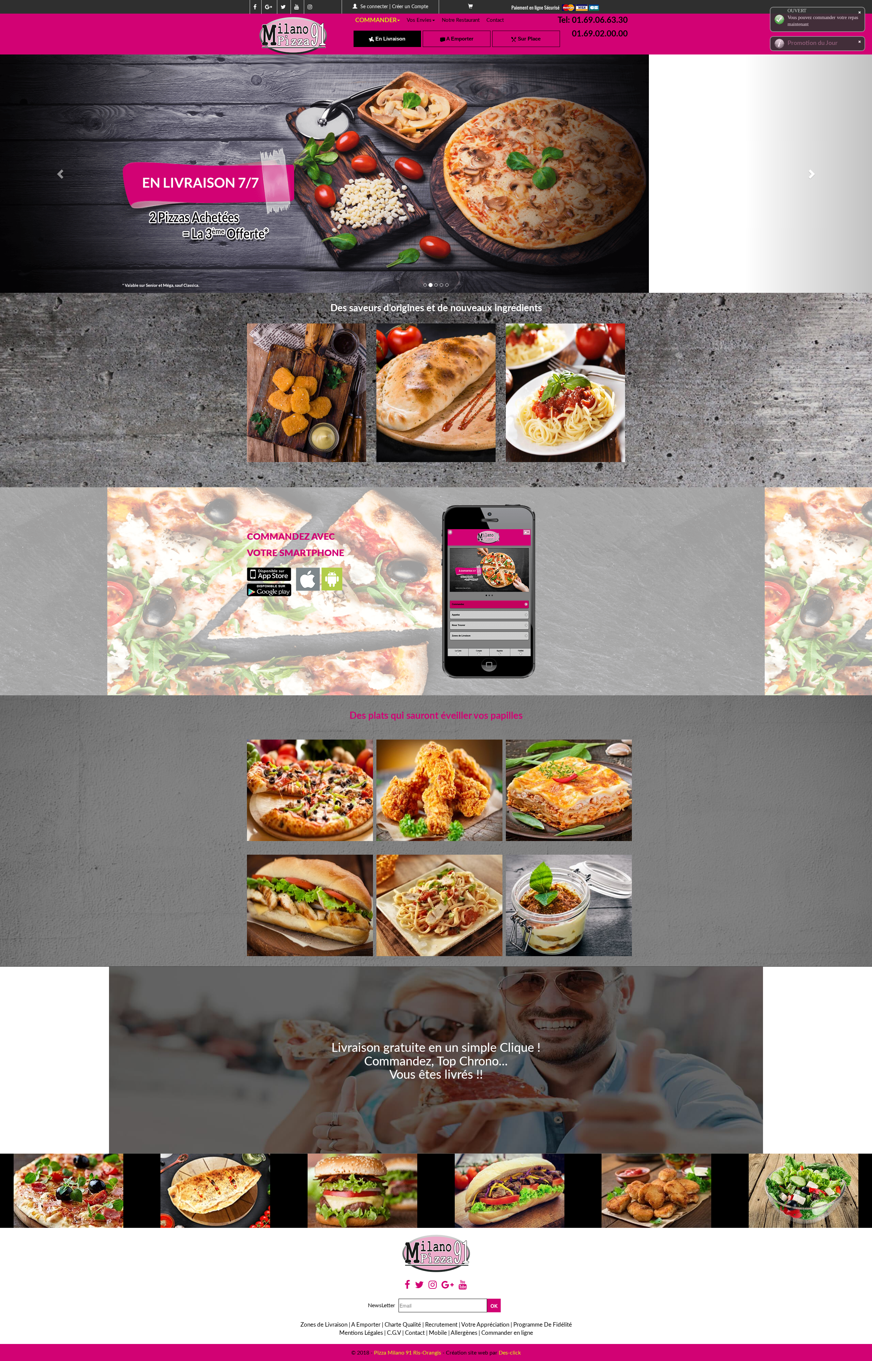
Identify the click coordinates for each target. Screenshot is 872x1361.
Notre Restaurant (461, 20)
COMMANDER (375, 20)
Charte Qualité (403, 1325)
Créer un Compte (410, 6)
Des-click (510, 1353)
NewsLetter (381, 1305)
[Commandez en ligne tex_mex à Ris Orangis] (656, 1191)
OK (494, 1305)
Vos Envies (419, 20)
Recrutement (441, 1325)
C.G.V (394, 1333)
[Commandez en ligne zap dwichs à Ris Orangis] (215, 1191)
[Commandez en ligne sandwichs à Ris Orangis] (509, 1191)
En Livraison (389, 39)
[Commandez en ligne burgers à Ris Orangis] (362, 1191)
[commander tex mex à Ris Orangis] (306, 460)
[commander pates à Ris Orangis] (565, 460)
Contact (495, 20)
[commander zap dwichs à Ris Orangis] (436, 460)
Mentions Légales (361, 1333)
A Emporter (459, 39)
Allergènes (464, 1333)
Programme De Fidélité (542, 1325)
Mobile (438, 1333)
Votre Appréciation (485, 1325)
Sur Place (528, 39)
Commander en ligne (507, 1333)
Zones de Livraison (323, 1325)
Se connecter (374, 6)
